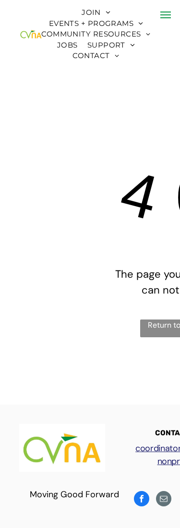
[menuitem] (96, 12)
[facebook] (141, 500)
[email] (163, 500)
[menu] (165, 15)
